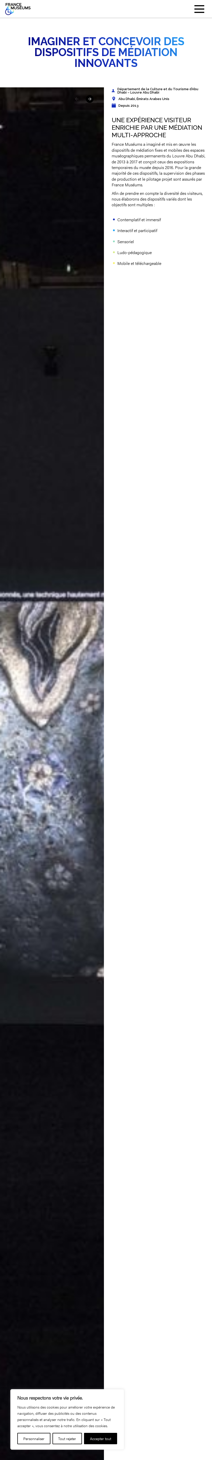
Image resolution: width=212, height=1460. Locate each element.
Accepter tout (100, 1438)
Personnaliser (33, 1438)
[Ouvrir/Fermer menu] (199, 9)
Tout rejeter (67, 1438)
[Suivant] (90, 99)
